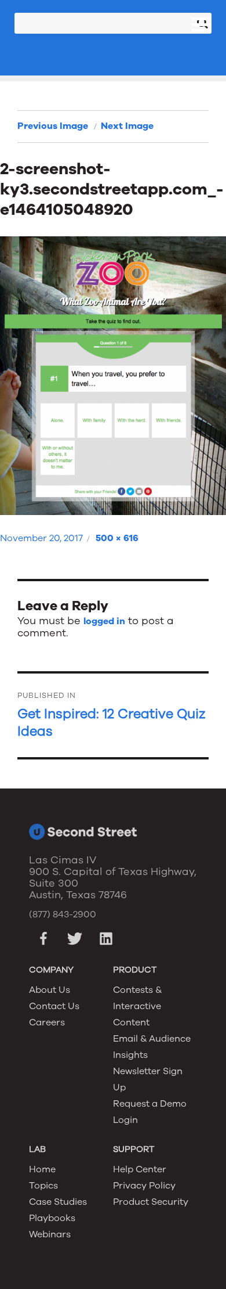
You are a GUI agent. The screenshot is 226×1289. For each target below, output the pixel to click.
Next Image (127, 126)
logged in (104, 621)
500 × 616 (117, 538)
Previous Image (52, 126)
